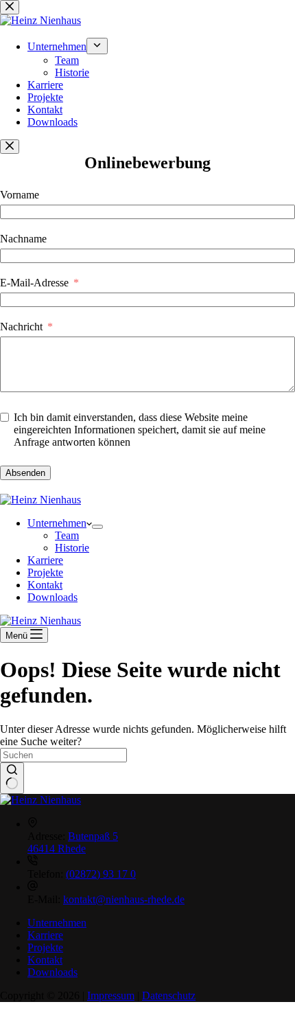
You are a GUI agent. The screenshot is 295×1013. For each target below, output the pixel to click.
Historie (72, 548)
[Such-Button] (12, 778)
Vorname (19, 195)
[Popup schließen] (9, 146)
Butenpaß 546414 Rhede (72, 842)
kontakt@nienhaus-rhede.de (124, 899)
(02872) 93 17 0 (101, 874)
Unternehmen (56, 523)
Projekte (45, 572)
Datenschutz (169, 995)
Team (67, 535)
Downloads (52, 597)
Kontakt (44, 585)
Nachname (23, 238)
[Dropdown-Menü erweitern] (97, 527)
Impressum (110, 995)
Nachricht (21, 326)
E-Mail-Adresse (34, 282)
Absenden (25, 473)
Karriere (45, 560)
